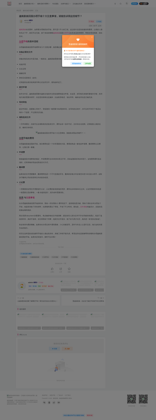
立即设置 (88, 63)
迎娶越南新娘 (76, 63)
